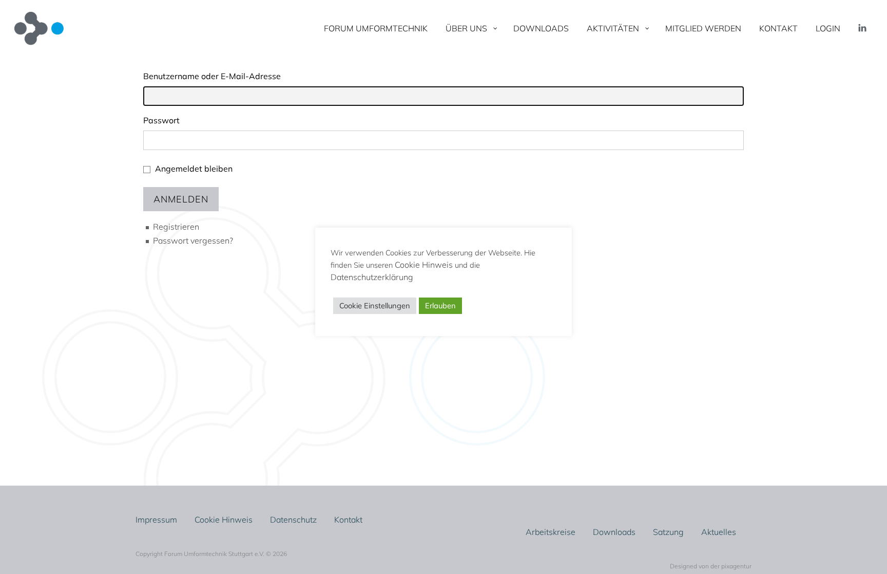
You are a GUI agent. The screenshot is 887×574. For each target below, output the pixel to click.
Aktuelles (718, 532)
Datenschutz (293, 519)
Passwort (161, 120)
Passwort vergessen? (193, 240)
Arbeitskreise (550, 532)
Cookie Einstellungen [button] (374, 305)
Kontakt (348, 519)
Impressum (156, 519)
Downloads (614, 532)
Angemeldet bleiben (194, 168)
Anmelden (180, 199)
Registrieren (176, 226)
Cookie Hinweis (224, 519)
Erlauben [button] (440, 305)
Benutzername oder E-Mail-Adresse (212, 76)
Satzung (668, 532)
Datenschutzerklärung (372, 277)
